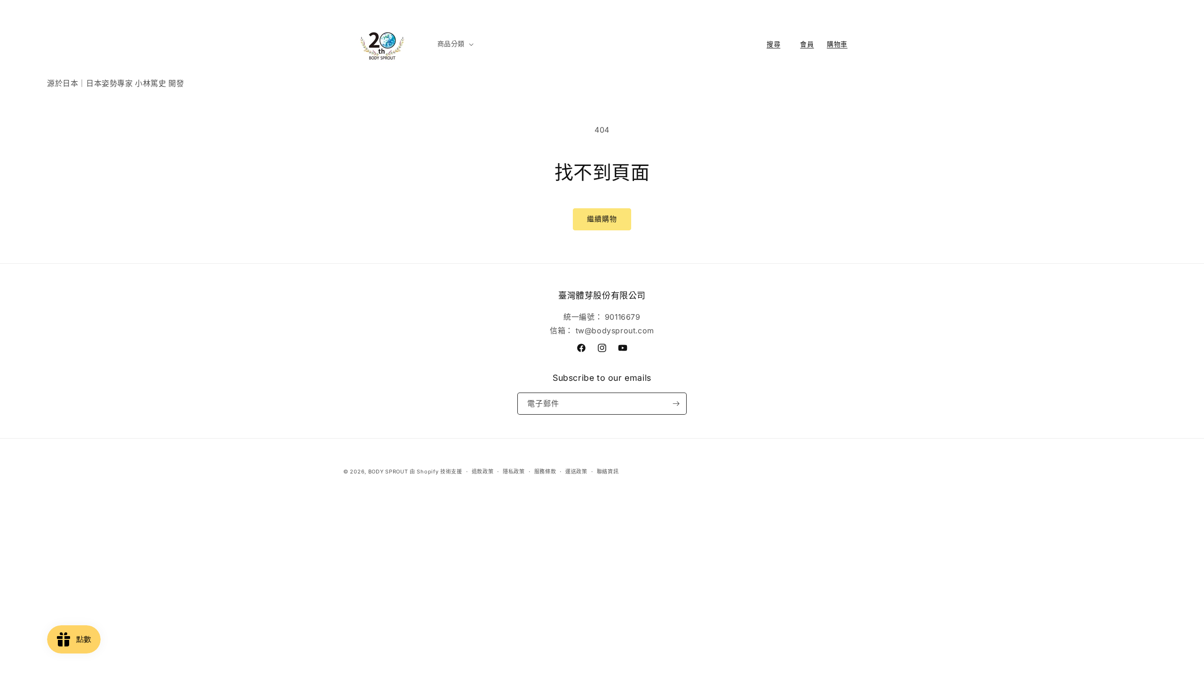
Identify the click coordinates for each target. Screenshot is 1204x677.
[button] (454, 44)
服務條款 (545, 471)
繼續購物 (602, 218)
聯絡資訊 (608, 471)
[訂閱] (675, 404)
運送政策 (576, 471)
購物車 (837, 44)
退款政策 (483, 471)
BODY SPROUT (388, 471)
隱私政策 (514, 471)
